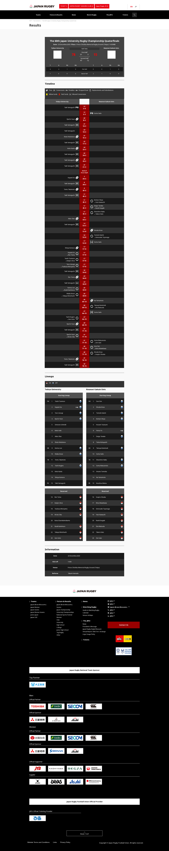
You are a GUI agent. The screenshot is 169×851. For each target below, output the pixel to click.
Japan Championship (63, 610)
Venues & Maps (88, 615)
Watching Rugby (89, 607)
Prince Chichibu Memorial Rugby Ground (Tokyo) (92, 44)
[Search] (134, 15)
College (59, 627)
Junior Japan (34, 615)
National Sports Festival (64, 615)
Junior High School (63, 630)
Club (58, 620)
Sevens (59, 607)
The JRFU (109, 15)
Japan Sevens (34, 610)
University (60, 622)
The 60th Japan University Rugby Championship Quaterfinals (59, 21)
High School (60, 625)
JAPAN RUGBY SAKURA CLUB (80, 6)
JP (136, 7)
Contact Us (123, 625)
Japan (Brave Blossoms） (38, 605)
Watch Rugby (91, 15)
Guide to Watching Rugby (91, 610)
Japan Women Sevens (37, 612)
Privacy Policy (65, 842)
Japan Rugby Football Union (42, 6)
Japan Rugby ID (101, 6)
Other (58, 635)
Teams (38, 15)
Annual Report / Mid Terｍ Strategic (94, 632)
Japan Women (35, 607)
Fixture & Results (56, 15)
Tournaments (36, 21)
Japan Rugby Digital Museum (92, 629)
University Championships (65, 612)
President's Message (90, 626)
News (74, 15)
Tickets (125, 15)
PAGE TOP (84, 834)
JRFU (111, 601)
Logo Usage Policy (89, 634)
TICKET (63, 6)
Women (59, 617)
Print (121, 35)
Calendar (86, 613)
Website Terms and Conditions (38, 842)
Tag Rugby (60, 632)
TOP (30, 21)
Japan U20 (33, 617)
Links (55, 842)
